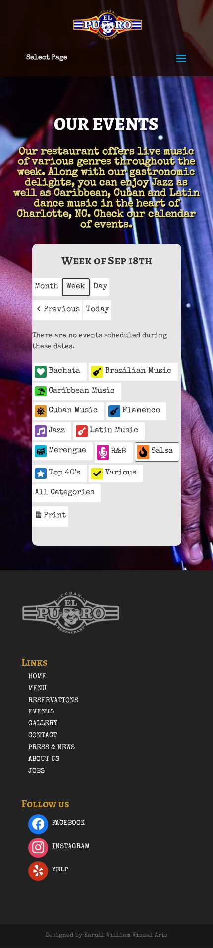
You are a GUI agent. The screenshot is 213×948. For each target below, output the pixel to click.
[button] (57, 310)
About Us (43, 759)
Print (50, 519)
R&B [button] (118, 452)
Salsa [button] (162, 451)
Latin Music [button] (114, 431)
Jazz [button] (57, 431)
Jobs (36, 771)
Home (37, 676)
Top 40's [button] (64, 473)
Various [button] (120, 473)
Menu (37, 688)
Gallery (42, 723)
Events (41, 712)
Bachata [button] (64, 371)
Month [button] (46, 287)
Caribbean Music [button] (82, 391)
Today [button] (97, 310)
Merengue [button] (67, 451)
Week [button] (75, 287)
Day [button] (100, 287)
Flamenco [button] (141, 411)
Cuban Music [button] (73, 411)
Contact (42, 735)
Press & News (51, 747)
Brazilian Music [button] (138, 371)
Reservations (53, 700)
